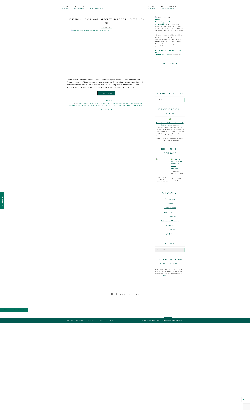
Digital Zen (170, 203)
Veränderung (113, 105)
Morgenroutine (170, 212)
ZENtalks (170, 234)
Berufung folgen (136, 104)
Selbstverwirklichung (99, 105)
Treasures (170, 225)
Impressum (165, 320)
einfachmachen (74, 105)
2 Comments (108, 109)
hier (164, 276)
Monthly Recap (170, 208)
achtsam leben (83, 104)
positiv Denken (170, 216)
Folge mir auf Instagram (14, 310)
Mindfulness (85, 105)
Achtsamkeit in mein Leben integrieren (114, 104)
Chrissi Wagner (156, 320)
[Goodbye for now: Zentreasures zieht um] (162, 160)
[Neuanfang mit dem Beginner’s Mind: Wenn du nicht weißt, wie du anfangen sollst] (177, 168)
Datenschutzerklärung (175, 320)
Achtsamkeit (107, 100)
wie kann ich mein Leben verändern (131, 105)
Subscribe (2, 200)
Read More (107, 93)
